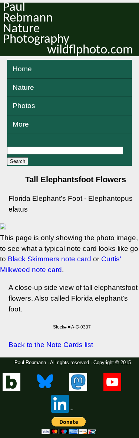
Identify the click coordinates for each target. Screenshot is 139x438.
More (21, 124)
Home (22, 69)
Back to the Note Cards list (51, 345)
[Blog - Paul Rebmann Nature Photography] (11, 389)
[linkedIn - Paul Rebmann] (62, 411)
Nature (23, 87)
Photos (24, 106)
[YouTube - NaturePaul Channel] (112, 389)
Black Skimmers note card (49, 259)
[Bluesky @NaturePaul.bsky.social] (45, 389)
